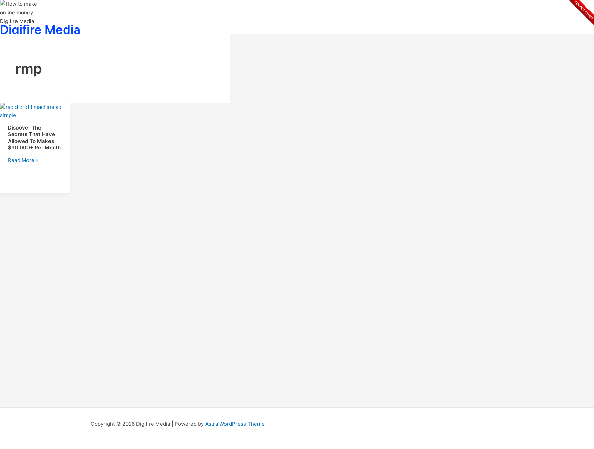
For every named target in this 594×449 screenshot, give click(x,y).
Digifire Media (40, 29)
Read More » (23, 160)
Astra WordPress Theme (235, 423)
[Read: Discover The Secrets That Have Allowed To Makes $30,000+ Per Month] (35, 115)
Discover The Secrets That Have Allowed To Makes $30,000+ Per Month (34, 137)
